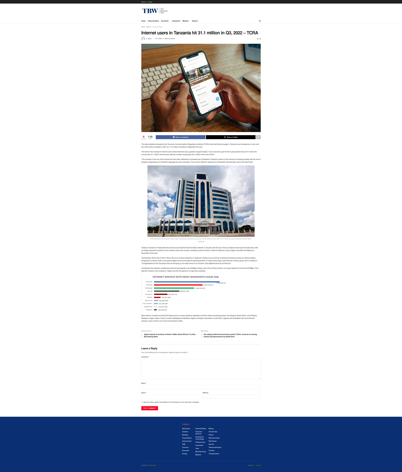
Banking (185, 435)
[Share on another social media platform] (258, 137)
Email (144, 393)
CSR (183, 444)
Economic (165, 21)
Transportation (214, 454)
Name (144, 383)
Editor (149, 38)
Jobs (197, 448)
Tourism (211, 450)
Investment (176, 21)
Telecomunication (157, 27)
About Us (144, 2)
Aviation (185, 432)
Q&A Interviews (214, 438)
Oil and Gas (213, 432)
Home (143, 21)
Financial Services (198, 433)
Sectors (195, 21)
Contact (150, 2)
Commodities (187, 438)
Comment (145, 357)
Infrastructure (200, 442)
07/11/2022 (158, 38)
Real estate (213, 441)
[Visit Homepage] (155, 11)
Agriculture (186, 428)
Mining (211, 428)
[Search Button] (260, 20)
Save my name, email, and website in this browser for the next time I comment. (171, 402)
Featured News (153, 21)
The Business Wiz (151, 465)
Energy (184, 454)
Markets (185, 21)
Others (211, 435)
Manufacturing (200, 451)
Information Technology (199, 438)
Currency (185, 447)
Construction (187, 441)
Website (205, 393)
